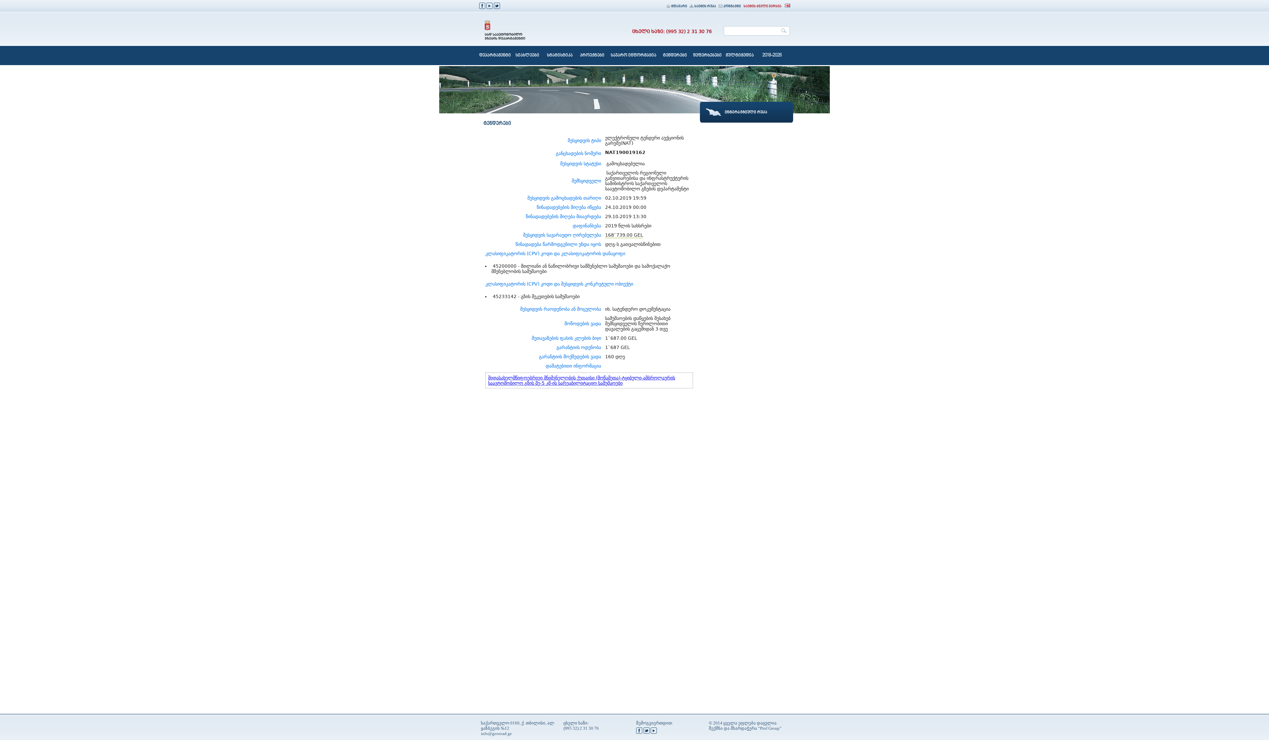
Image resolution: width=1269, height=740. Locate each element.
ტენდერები (675, 55)
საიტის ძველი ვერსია (763, 6)
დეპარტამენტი (495, 55)
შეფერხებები (707, 55)
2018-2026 (772, 55)
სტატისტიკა (560, 55)
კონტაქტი (732, 6)
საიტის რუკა (705, 6)
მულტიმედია (740, 55)
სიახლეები (527, 55)
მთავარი (679, 6)
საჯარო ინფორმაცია (633, 55)
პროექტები (592, 55)
